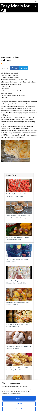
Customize (19, 403)
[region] (19, 396)
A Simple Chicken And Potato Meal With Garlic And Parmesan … (18, 325)
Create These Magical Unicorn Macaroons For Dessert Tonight (16, 282)
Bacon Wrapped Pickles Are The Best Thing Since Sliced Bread (17, 238)
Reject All (19, 409)
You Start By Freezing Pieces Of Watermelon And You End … (16, 195)
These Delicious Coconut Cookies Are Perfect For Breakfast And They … (18, 217)
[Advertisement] (19, 35)
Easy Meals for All (15, 8)
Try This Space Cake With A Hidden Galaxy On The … (17, 260)
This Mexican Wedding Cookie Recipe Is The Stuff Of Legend (18, 347)
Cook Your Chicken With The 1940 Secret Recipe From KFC (17, 369)
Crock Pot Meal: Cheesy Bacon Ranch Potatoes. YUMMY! (17, 304)
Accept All (19, 398)
